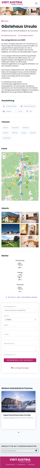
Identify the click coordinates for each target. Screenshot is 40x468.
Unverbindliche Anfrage (20, 360)
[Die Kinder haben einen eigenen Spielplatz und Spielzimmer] (10, 242)
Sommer (24, 133)
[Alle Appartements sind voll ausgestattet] (33, 11)
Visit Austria (12, 2)
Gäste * (6, 316)
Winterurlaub (6, 138)
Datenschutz (10, 464)
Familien (5, 127)
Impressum (22, 464)
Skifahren (14, 133)
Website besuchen (10, 35)
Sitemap (31, 464)
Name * (6, 325)
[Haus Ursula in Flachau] (20, 11)
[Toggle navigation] (36, 3)
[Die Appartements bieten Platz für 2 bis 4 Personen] (29, 229)
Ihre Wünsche (9, 343)
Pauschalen (15, 127)
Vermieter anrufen (26, 35)
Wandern (32, 133)
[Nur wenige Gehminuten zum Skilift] (10, 229)
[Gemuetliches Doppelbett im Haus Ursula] (6, 11)
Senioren (5, 133)
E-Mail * (7, 334)
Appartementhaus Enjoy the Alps (17, 415)
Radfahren (26, 127)
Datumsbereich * (10, 306)
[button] (2, 11)
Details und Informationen (22, 297)
